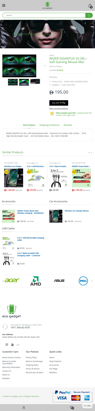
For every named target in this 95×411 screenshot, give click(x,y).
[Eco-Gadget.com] (47, 5)
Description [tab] (29, 124)
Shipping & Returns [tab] (49, 124)
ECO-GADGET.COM (11, 163)
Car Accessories (58, 201)
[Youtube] (12, 344)
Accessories (8, 201)
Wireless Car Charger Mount (13, 166)
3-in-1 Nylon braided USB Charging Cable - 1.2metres (58, 166)
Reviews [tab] (68, 124)
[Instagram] (6, 344)
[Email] (18, 345)
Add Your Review (55, 66)
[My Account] (23, 407)
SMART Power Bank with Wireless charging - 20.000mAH (81, 166)
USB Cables (8, 228)
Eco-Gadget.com (32, 163)
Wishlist (54, 77)
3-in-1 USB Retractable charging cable (36, 166)
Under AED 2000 (68, 85)
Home (4, 34)
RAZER (51, 55)
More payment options (58, 108)
